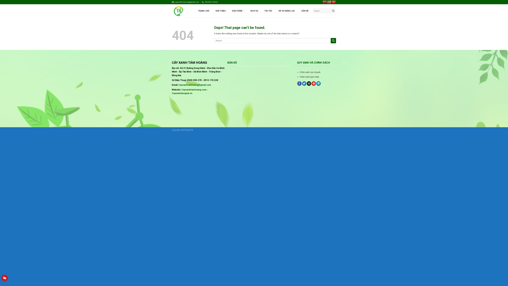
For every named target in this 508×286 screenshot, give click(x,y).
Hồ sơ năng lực (287, 11)
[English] (329, 2)
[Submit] (333, 11)
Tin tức (268, 11)
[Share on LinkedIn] (318, 83)
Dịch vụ (254, 11)
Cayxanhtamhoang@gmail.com (194, 85)
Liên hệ (305, 11)
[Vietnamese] (334, 2)
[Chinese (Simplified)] (325, 2)
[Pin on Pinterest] (314, 83)
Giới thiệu (221, 11)
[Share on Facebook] (299, 83)
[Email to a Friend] (309, 83)
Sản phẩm (237, 11)
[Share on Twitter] (304, 83)
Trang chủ (203, 11)
